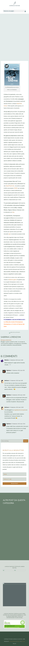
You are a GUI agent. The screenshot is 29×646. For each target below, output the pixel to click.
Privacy (18, 641)
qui (9, 234)
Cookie (23, 641)
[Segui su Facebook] (10, 634)
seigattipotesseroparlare (20, 410)
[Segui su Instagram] (16, 634)
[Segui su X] (13, 634)
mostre (16, 549)
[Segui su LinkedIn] (19, 634)
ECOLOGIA (16, 48)
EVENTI (9, 50)
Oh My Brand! (12, 641)
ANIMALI (9, 48)
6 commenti (16, 50)
